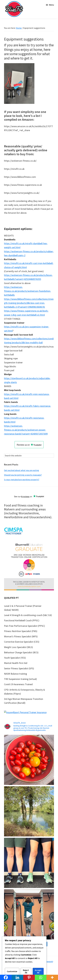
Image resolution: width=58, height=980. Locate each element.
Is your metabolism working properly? (21, 479)
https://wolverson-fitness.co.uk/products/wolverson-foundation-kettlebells (27, 291)
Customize (12, 971)
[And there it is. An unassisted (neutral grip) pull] (29, 914)
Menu (51, 4)
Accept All (38, 971)
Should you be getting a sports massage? (23, 475)
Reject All (26, 971)
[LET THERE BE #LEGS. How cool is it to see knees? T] (29, 863)
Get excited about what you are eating (21, 470)
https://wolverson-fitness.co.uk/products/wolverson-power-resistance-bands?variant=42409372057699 (26, 429)
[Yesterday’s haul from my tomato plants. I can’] (29, 760)
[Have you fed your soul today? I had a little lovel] (29, 811)
